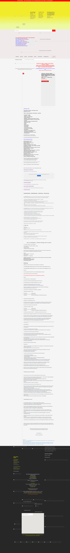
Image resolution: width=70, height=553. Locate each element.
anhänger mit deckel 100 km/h (27, 442)
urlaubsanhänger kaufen (32, 444)
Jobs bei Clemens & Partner (16, 466)
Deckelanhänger (27, 441)
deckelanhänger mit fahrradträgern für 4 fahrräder (47, 442)
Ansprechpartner (15, 460)
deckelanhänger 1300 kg (38, 442)
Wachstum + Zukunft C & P (16, 468)
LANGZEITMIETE (40, 56)
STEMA (30, 441)
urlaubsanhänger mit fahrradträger (39, 444)
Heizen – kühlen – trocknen (19, 41)
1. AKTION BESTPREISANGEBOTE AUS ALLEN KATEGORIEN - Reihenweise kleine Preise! (36, 440)
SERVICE (35, 56)
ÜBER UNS (21, 56)
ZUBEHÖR (25, 56)
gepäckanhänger (33, 443)
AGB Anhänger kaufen (47, 457)
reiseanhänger (43, 443)
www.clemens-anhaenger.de (27, 182)
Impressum (46, 455)
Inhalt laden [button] (39, 175)
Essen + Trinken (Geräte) (19, 39)
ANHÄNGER (17, 56)
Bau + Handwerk (18, 38)
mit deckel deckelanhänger (38, 443)
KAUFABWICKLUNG (46, 56)
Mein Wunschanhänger (45, 81)
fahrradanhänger (25, 443)
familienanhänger (29, 443)
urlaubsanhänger (27, 444)
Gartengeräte (17, 40)
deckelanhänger (33, 442)
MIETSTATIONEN (30, 56)
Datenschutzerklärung (16, 471)
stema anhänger (47, 443)
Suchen (54, 30)
